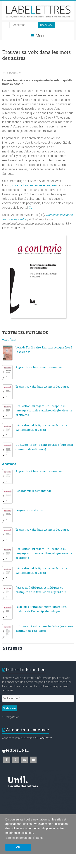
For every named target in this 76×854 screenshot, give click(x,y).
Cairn (32, 207)
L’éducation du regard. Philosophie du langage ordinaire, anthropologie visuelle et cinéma (43, 410)
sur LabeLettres (43, 738)
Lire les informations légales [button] (24, 837)
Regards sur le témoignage (33, 491)
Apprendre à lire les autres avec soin (40, 367)
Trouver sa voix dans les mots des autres (42, 386)
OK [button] (18, 847)
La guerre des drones (29, 510)
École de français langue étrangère (33, 185)
